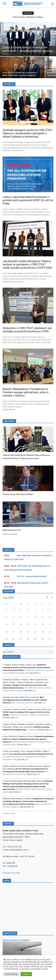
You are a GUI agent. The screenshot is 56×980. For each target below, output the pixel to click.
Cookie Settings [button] (11, 974)
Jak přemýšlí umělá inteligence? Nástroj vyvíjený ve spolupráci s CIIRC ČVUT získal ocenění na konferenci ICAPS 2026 (27, 264)
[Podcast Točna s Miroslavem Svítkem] (28, 478)
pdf (39, 673)
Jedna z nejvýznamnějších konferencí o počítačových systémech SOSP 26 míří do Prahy (28, 200)
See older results (9, 813)
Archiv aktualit (9, 409)
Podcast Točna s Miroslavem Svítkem (28, 17)
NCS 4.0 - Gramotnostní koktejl (31, 576)
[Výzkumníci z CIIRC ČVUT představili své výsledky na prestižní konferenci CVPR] (28, 305)
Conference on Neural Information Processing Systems (30, 715)
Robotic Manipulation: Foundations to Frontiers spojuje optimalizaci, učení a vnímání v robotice (25, 392)
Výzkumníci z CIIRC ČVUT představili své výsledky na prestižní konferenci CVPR (27, 330)
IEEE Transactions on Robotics (23, 703)
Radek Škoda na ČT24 (12, 530)
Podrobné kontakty (11, 873)
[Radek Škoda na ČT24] (28, 514)
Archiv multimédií (10, 534)
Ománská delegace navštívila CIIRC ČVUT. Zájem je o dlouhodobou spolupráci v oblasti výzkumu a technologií (28, 133)
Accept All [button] (26, 974)
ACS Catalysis (31, 730)
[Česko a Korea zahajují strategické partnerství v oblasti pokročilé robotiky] (28, 39)
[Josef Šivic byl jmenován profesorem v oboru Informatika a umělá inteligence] (22, 67)
